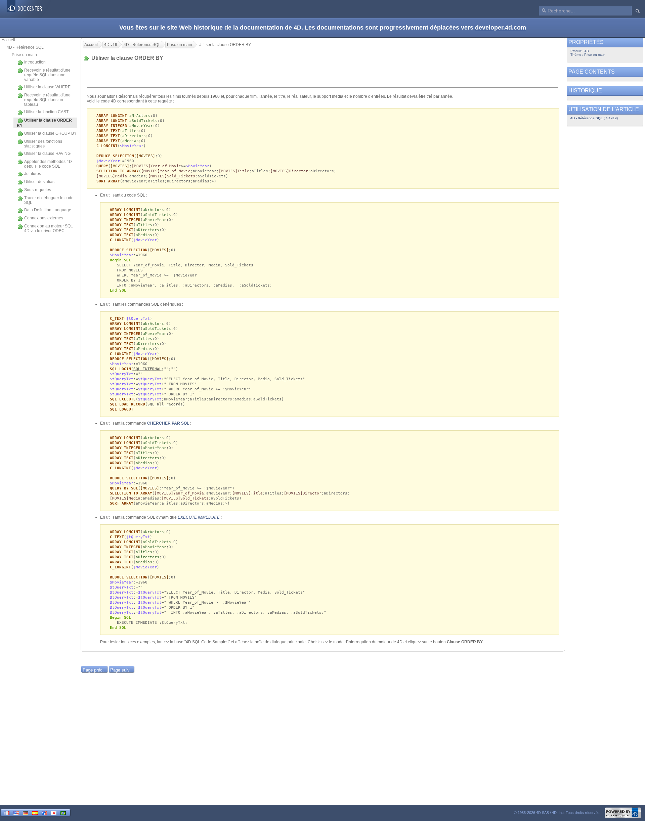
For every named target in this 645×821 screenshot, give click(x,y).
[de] (25, 812)
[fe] (44, 812)
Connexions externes (43, 218)
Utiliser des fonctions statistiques (43, 143)
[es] (35, 812)
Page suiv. (120, 669)
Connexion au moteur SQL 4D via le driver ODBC (48, 228)
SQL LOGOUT (121, 409)
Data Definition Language (47, 210)
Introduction (35, 62)
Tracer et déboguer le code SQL (49, 200)
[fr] (6, 812)
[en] (16, 812)
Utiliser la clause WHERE (47, 87)
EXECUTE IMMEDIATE (199, 517)
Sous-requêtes (37, 189)
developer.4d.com (500, 27)
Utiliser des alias (39, 181)
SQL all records (165, 404)
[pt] (63, 812)
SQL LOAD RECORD (127, 404)
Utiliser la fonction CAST (46, 112)
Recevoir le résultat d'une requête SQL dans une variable (47, 75)
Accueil (8, 40)
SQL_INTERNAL (147, 369)
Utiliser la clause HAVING (47, 153)
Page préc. (93, 669)
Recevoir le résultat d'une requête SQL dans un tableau (47, 100)
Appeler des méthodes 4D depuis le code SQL (48, 164)
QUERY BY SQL (124, 488)
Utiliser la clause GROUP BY (50, 133)
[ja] (53, 812)
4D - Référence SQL (25, 47)
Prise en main (24, 54)
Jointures (32, 173)
